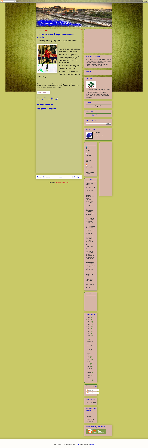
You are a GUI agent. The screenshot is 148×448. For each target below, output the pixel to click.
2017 (89, 317)
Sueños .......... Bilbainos (89, 280)
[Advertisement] (58, 161)
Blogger (92, 444)
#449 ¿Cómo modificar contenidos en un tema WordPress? (90, 230)
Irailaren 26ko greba (90, 246)
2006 (89, 380)
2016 (89, 319)
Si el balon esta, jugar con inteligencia (90, 240)
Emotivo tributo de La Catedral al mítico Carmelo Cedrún (90, 202)
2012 (89, 329)
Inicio (60, 177)
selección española (52, 99)
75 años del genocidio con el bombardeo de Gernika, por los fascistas (90, 255)
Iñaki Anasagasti (89, 209)
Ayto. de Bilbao (88, 161)
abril (88, 364)
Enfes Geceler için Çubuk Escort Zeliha (90, 221)
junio (89, 359)
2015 (89, 322)
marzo (89, 366)
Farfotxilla (89, 251)
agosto (89, 353)
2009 (89, 336)
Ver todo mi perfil (99, 135)
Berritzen (89, 245)
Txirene (97, 132)
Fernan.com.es (90, 226)
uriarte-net (89, 237)
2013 (89, 326)
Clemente (44, 99)
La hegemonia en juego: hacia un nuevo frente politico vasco (90, 189)
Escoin (88, 287)
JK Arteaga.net (90, 218)
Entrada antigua (75, 177)
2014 (89, 324)
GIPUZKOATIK (90, 262)
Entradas (90, 390)
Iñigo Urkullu (90, 284)
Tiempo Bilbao (98, 106)
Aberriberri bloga (89, 183)
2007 (89, 377)
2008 (89, 375)
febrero (89, 368)
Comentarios (92, 393)
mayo (89, 361)
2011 (89, 331)
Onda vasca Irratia (89, 149)
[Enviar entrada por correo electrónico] (57, 98)
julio (88, 357)
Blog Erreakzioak (91, 402)
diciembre (90, 338)
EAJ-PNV (88, 155)
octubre (89, 345)
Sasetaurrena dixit (90, 275)
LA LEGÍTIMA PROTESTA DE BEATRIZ (90, 213)
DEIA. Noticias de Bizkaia (90, 172)
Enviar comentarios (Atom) (62, 182)
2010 (89, 333)
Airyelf (77, 444)
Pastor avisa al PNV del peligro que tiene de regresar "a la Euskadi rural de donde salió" (90, 267)
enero (89, 372)
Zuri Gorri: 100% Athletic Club (90, 197)
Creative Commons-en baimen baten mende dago (90, 419)
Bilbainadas (89, 167)
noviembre (90, 341)
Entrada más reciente (43, 177)
